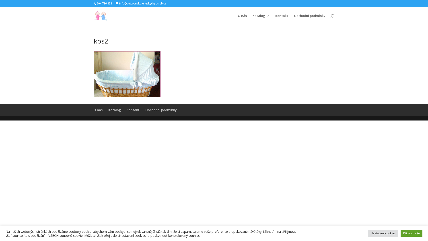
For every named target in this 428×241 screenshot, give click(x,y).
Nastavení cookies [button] (383, 233)
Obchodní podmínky (309, 16)
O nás (242, 16)
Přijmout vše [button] (411, 233)
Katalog (259, 16)
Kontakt (281, 16)
